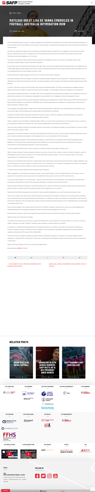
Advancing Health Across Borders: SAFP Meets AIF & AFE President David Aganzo (47, 362)
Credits (63, 491)
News (14, 13)
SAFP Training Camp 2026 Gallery (73, 358)
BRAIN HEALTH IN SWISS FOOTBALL (21, 358)
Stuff (19, 248)
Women (19, 13)
